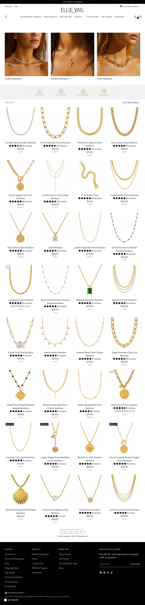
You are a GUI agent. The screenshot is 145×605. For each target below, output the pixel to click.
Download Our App (68, 563)
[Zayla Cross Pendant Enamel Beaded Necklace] (20, 385)
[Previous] (52, 2)
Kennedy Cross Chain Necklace (20, 457)
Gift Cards (64, 558)
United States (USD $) (131, 6)
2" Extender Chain (89, 195)
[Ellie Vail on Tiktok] (111, 573)
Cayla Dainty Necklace (90, 509)
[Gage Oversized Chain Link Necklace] (124, 333)
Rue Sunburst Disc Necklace (21, 247)
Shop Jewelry (65, 554)
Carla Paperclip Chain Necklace (55, 142)
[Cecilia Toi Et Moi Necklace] (20, 333)
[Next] (92, 2)
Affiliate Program (40, 568)
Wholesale (37, 572)
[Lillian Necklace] (55, 228)
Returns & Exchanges (14, 558)
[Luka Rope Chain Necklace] (20, 280)
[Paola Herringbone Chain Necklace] (90, 123)
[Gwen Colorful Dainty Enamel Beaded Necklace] (55, 280)
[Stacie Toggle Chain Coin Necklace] (20, 176)
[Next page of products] (85, 531)
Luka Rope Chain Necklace (20, 300)
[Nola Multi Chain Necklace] (124, 280)
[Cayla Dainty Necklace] (90, 490)
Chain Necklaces (104, 78)
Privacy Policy (11, 581)
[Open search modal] (6, 17)
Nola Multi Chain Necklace (124, 300)
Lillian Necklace (55, 247)
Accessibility (10, 586)
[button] (11, 600)
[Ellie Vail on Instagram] (108, 573)
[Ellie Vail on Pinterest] (104, 573)
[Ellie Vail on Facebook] (101, 573)
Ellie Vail (22, 596)
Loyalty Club (38, 563)
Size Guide (10, 572)
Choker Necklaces (13, 78)
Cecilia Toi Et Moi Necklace (20, 352)
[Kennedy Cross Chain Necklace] (20, 438)
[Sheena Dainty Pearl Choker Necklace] (90, 333)
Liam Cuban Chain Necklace (124, 142)
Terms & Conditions (14, 577)
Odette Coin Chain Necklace (124, 404)
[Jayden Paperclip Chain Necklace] (90, 228)
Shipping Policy (12, 568)
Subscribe (135, 564)
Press (34, 558)
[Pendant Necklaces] (72, 54)
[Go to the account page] (134, 17)
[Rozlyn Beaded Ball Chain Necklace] (90, 385)
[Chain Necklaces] (118, 54)
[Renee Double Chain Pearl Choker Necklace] (55, 385)
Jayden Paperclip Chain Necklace (89, 247)
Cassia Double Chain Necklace (124, 195)
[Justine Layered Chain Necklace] (124, 490)
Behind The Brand (40, 554)
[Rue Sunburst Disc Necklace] (20, 228)
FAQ (7, 563)
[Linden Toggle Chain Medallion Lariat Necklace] (55, 438)
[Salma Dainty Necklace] (55, 333)
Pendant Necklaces (60, 78)
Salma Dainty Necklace (55, 352)
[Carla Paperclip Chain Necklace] (55, 123)
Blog (61, 568)
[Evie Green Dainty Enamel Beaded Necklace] (124, 228)
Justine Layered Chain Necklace (124, 509)
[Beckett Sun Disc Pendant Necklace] (90, 438)
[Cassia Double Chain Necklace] (124, 176)
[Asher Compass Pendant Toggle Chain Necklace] (124, 438)
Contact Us (10, 554)
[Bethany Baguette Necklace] (90, 280)
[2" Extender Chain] (90, 176)
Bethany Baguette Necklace (90, 300)
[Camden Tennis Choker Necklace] (20, 123)
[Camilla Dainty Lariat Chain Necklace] (55, 176)
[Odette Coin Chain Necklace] (124, 385)
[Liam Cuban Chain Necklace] (124, 123)
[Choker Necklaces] (26, 54)
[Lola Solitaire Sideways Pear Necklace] (55, 490)
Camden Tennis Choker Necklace (20, 142)
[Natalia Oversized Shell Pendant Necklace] (20, 490)
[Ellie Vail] (72, 10)
